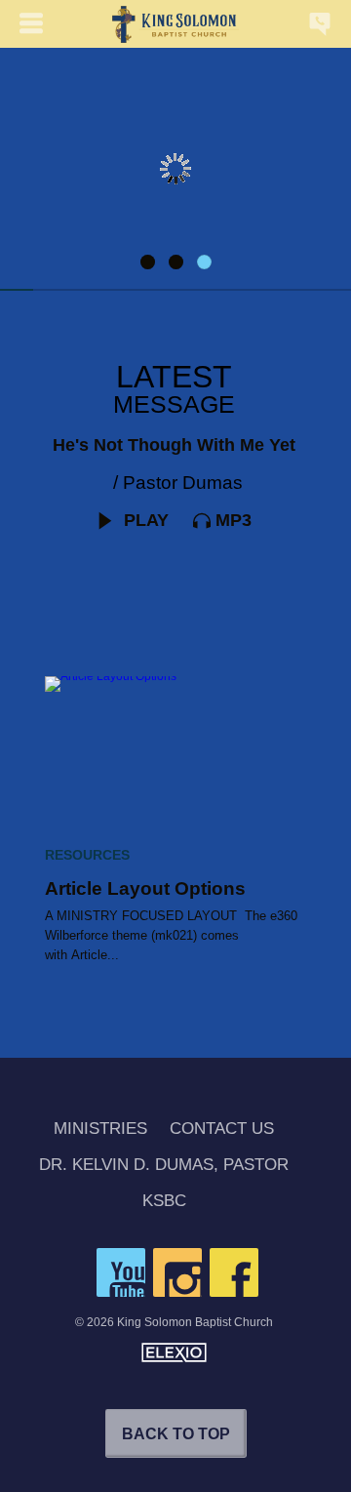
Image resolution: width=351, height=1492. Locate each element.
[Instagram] (177, 1272)
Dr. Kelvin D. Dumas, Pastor (164, 1165)
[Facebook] (234, 1272)
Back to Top (176, 1434)
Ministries (100, 1129)
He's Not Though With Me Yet (174, 445)
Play (144, 520)
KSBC (164, 1201)
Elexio (174, 1352)
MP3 (233, 520)
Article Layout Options (145, 888)
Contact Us (222, 1129)
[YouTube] (121, 1272)
